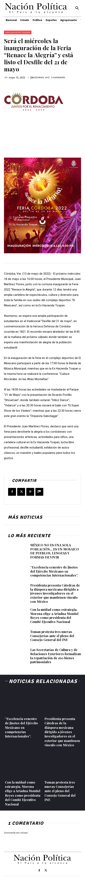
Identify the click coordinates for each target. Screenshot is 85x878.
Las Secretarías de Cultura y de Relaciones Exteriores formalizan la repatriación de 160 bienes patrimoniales (55, 656)
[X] (21, 492)
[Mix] (39, 492)
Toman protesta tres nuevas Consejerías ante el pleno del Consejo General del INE (52, 636)
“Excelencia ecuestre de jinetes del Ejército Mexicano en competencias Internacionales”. (54, 571)
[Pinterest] (30, 492)
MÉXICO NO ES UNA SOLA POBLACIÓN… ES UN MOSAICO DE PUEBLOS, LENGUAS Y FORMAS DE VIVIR (54, 551)
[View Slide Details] (33, 102)
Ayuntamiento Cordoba (17, 32)
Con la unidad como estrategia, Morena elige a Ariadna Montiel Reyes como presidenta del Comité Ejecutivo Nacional (54, 615)
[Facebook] (12, 492)
